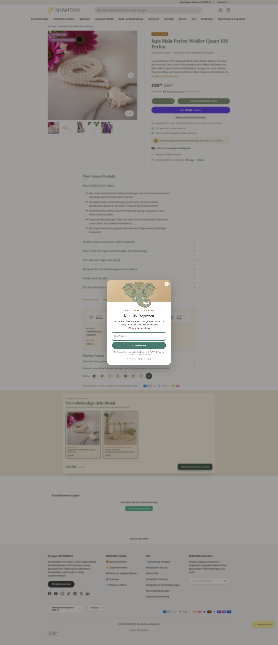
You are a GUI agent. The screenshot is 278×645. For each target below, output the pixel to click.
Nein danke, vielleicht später (139, 358)
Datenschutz (146, 354)
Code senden (139, 345)
